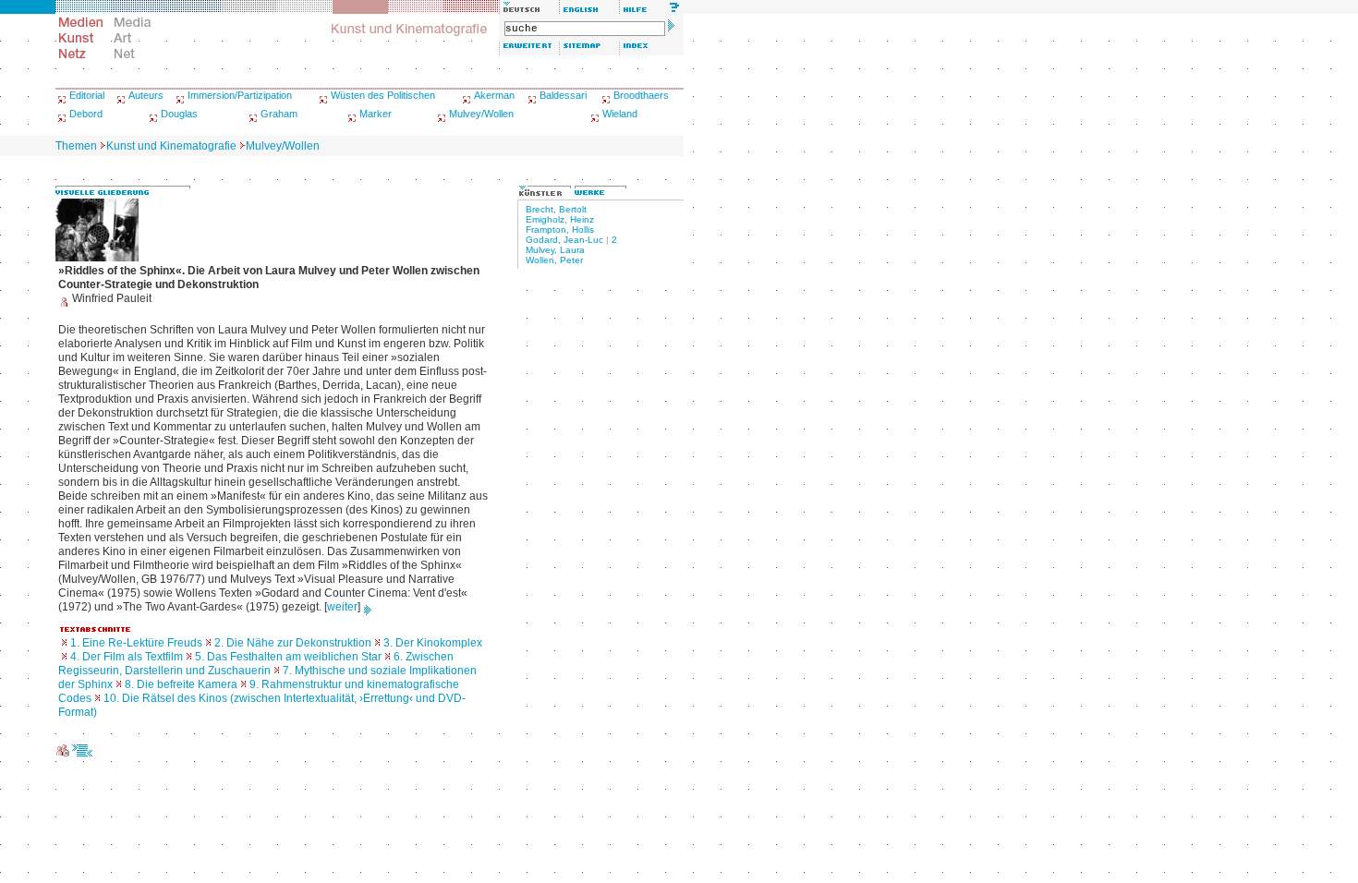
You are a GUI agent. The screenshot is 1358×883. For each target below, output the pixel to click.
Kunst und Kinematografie (171, 145)
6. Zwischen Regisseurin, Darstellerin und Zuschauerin (256, 663)
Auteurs (146, 95)
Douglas (179, 113)
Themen (76, 145)
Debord (86, 113)
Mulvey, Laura (555, 250)
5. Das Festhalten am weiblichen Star (288, 656)
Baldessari (563, 95)
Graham (279, 113)
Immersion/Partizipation (240, 95)
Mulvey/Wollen (481, 113)
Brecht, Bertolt (556, 209)
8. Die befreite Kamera (181, 684)
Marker (375, 113)
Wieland (619, 113)
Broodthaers (641, 95)
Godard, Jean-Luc (564, 240)
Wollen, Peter (554, 260)
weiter (342, 606)
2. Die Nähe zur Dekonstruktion (292, 642)
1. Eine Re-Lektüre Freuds (136, 642)
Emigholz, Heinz (560, 219)
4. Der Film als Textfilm (126, 656)
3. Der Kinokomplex (432, 642)
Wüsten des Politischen (383, 95)
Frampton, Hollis (560, 229)
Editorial (86, 95)
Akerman (494, 95)
